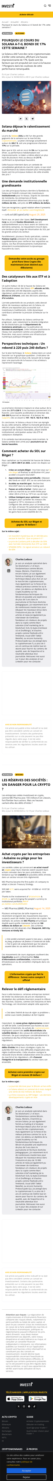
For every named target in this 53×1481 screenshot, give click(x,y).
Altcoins (24, 22)
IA (3, 1440)
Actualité (15, 22)
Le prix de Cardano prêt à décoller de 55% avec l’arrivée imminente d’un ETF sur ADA (28, 542)
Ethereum (6, 1424)
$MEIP (25, 901)
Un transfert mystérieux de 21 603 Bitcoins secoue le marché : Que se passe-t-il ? (28, 537)
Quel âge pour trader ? (36, 1427)
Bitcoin (19, 775)
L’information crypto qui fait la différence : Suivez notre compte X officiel (26, 977)
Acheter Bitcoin (26, 14)
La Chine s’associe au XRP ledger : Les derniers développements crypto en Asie (30, 1096)
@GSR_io (6, 899)
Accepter (26, 1470)
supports (6, 417)
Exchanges (7, 1431)
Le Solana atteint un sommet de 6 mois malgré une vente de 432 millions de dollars (30, 1090)
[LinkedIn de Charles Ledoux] (8, 570)
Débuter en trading (35, 1424)
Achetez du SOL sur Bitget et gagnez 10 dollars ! (26, 523)
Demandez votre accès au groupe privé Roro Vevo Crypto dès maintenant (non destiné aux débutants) (26, 263)
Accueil (5, 22)
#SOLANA (11, 210)
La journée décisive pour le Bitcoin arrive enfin (30, 1086)
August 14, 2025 (42, 908)
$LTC (12, 889)
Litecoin (26, 925)
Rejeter (26, 1477)
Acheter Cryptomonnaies (37, 1421)
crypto (8, 870)
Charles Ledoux (17, 74)
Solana (15, 136)
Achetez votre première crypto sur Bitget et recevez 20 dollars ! (26, 1074)
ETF (32, 288)
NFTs (4, 1437)
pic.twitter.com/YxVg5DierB (32, 210)
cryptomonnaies (9, 140)
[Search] (45, 6)
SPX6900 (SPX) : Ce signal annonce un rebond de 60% (29, 548)
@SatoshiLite (34, 896)
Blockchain (7, 1434)
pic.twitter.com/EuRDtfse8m (14, 904)
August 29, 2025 (37, 214)
